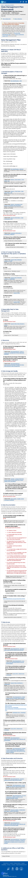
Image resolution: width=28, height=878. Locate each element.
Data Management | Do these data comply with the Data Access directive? (14, 649)
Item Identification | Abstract (17, 169)
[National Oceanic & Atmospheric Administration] (17, 870)
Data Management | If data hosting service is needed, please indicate (15, 697)
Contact (11, 863)
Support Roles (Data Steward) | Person (14, 324)
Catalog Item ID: (9, 5)
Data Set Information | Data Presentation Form (13, 218)
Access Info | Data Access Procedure (13, 729)
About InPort (5, 863)
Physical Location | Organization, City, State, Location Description (14, 810)
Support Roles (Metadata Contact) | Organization (13, 278)
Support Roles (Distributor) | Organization (13, 683)
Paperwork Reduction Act (21, 864)
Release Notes (17, 863)
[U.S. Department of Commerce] (21, 870)
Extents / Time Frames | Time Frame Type (14, 180)
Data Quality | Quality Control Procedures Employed (14, 499)
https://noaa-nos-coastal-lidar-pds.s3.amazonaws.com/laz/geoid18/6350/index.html (15, 709)
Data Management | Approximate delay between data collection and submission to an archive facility (14, 824)
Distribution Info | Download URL (15, 713)
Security (13, 864)
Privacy (8, 864)
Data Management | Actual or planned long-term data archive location (14, 779)
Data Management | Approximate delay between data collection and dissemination (14, 739)
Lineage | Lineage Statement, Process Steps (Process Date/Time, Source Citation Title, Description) (14, 480)
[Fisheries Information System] (8, 870)
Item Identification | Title (16, 80)
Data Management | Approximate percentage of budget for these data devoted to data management (14, 365)
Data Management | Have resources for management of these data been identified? (14, 353)
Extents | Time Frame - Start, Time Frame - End (14, 192)
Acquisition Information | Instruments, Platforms (13, 233)
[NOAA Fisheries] (12, 870)
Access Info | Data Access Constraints (15, 674)
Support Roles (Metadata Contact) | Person (13, 260)
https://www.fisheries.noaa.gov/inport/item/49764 (14, 598)
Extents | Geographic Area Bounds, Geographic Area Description (13, 205)
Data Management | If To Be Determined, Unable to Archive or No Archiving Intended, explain (16, 797)
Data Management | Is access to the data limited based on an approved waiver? (15, 662)
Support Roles (17, 293)
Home (2, 5)
